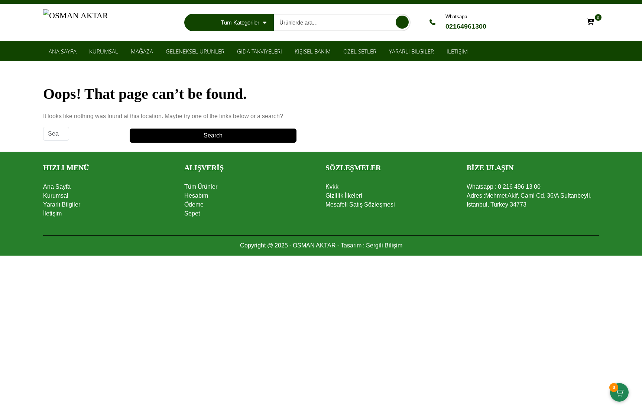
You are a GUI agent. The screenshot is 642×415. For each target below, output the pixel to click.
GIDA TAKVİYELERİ (259, 51)
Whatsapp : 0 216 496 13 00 (504, 187)
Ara (402, 22)
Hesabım (196, 195)
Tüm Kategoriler (240, 22)
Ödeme (194, 204)
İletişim (52, 213)
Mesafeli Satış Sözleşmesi (360, 204)
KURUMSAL (103, 51)
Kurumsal (55, 195)
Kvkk (331, 187)
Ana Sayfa (57, 187)
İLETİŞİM (457, 51)
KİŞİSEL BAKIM (313, 51)
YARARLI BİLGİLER (411, 51)
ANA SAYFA (63, 51)
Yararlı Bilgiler (61, 204)
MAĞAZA (142, 51)
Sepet (192, 213)
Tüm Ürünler (200, 187)
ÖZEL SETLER (359, 51)
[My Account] (570, 22)
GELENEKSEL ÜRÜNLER (195, 51)
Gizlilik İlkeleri (343, 195)
